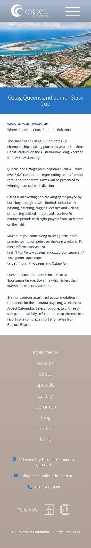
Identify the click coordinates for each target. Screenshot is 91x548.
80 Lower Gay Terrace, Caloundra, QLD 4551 (46, 462)
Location (46, 362)
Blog (45, 417)
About (45, 373)
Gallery (45, 395)
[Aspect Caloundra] (30, 11)
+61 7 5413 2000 (47, 487)
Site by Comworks (66, 532)
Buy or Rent (45, 406)
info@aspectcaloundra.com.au (47, 475)
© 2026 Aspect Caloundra (30, 532)
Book (45, 439)
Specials (45, 384)
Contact (45, 428)
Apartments (45, 352)
